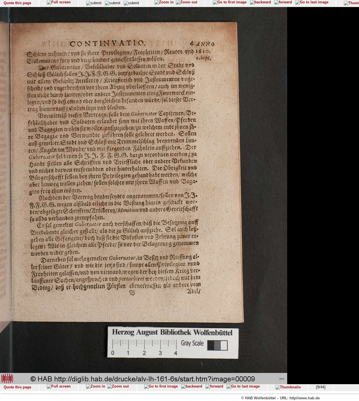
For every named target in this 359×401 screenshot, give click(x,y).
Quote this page (17, 3)
